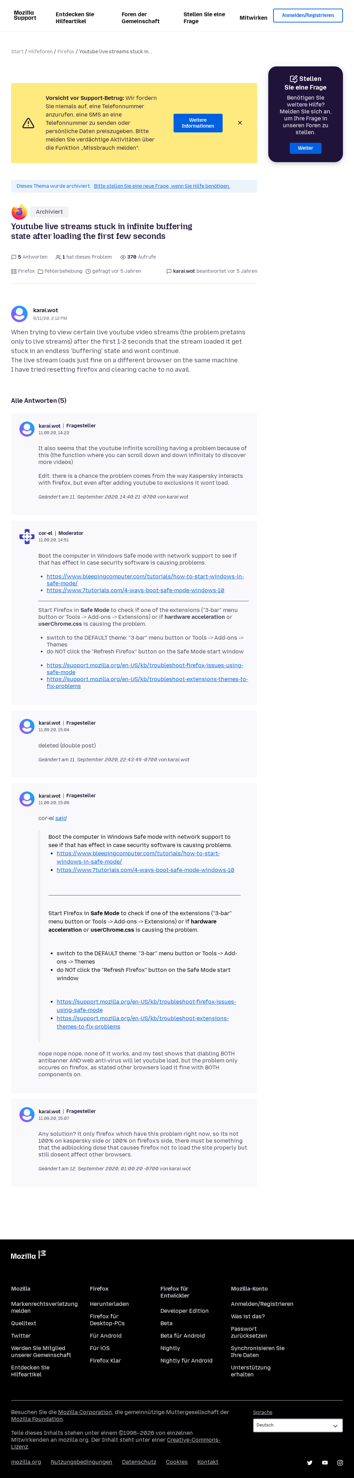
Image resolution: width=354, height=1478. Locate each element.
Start (17, 52)
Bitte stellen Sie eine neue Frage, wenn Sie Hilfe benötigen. (162, 186)
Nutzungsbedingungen (81, 1462)
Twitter (21, 1335)
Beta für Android (182, 1335)
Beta (166, 1323)
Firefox (65, 52)
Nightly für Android (186, 1360)
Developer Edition (184, 1311)
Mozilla (28, 1256)
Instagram (340, 1463)
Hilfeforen (40, 52)
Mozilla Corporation (85, 1412)
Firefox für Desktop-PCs (107, 1320)
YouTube (325, 1463)
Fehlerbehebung (64, 271)
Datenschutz (139, 1462)
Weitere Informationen (198, 123)
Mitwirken (254, 18)
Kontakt (207, 1462)
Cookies (177, 1462)
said (61, 818)
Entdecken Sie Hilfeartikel (75, 18)
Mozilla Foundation (37, 1419)
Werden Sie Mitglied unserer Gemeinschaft (41, 1351)
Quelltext (23, 1323)
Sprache (262, 1412)
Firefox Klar (105, 1360)
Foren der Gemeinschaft (141, 18)
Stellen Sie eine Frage (204, 18)
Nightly (170, 1348)
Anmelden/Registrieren (308, 15)
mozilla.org (26, 1462)
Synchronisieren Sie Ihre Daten (258, 1351)
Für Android (106, 1335)
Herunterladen (109, 1304)
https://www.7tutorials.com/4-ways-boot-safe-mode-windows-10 (135, 590)
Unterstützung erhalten (251, 1371)
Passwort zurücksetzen (249, 1332)
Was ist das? (248, 1316)
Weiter (305, 148)
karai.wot (45, 310)
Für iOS (100, 1348)
